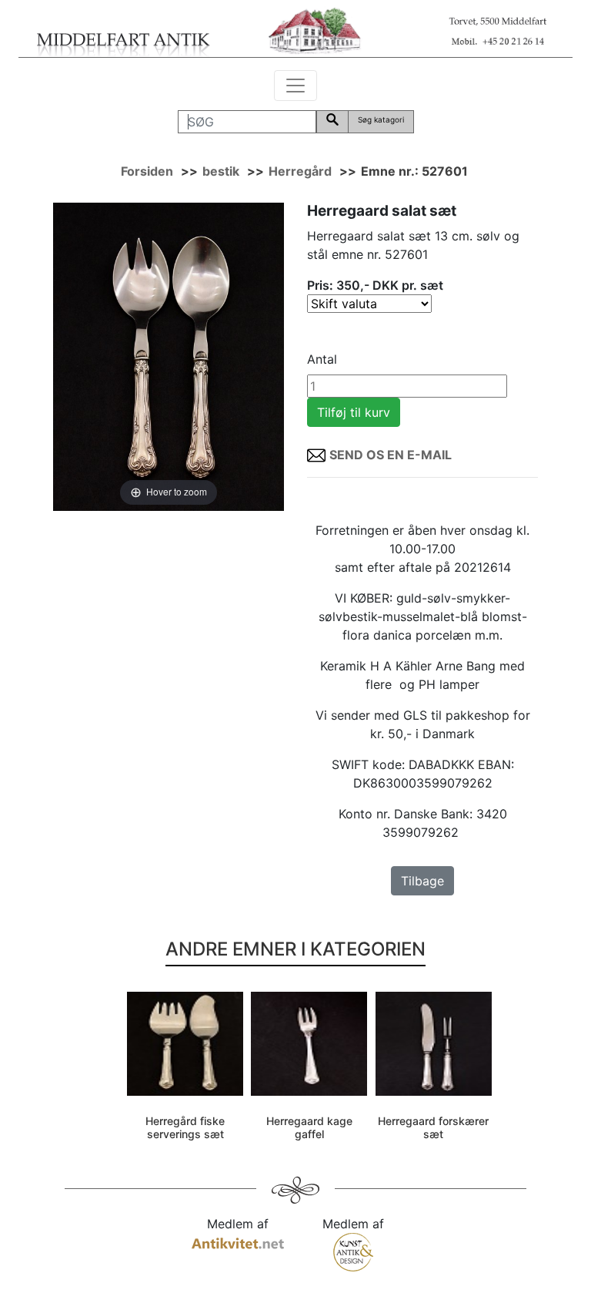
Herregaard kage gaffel (309, 1127)
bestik (220, 171)
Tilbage (422, 880)
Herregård (300, 171)
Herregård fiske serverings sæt (185, 1127)
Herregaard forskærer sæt (433, 1127)
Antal (322, 359)
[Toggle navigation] (295, 85)
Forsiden (147, 171)
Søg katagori (381, 119)
